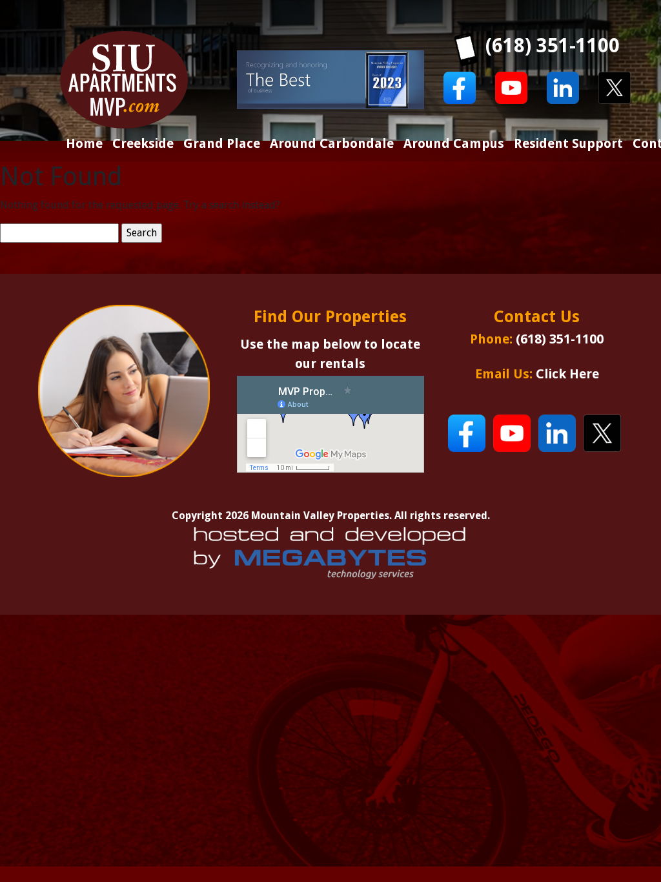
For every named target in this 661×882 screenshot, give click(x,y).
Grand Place (221, 143)
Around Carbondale (332, 143)
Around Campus (453, 143)
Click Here (567, 374)
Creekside (143, 143)
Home (84, 143)
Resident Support (568, 143)
